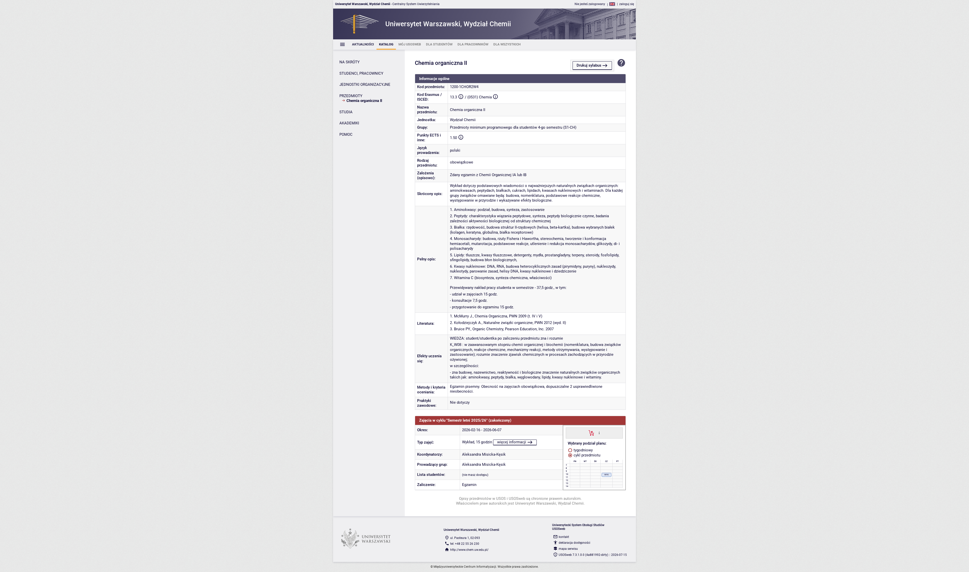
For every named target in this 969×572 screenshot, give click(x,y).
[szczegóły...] (599, 432)
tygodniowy (583, 450)
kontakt (564, 537)
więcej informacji (511, 442)
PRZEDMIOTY (350, 96)
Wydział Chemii (463, 120)
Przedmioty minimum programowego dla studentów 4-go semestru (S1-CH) (513, 127)
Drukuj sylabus (589, 65)
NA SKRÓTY (349, 62)
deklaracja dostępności (574, 542)
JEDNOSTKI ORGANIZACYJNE (364, 84)
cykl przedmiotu (586, 455)
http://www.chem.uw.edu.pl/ (469, 550)
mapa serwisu (568, 549)
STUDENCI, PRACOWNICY (361, 73)
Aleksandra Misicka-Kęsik (484, 454)
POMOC (346, 134)
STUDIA (346, 112)
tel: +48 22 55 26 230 (464, 544)
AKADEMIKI (349, 123)
